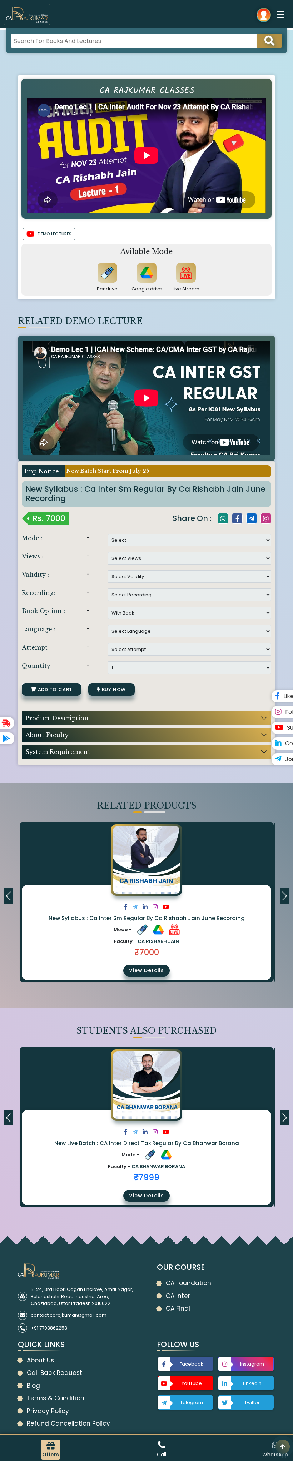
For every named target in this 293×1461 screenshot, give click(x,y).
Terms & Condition (55, 1398)
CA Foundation (188, 1283)
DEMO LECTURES (54, 234)
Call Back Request (54, 1372)
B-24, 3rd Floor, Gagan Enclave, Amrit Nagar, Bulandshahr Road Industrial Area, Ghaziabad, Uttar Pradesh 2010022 (82, 1296)
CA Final (178, 1308)
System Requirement (57, 751)
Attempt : (36, 647)
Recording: (38, 592)
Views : (32, 556)
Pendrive (107, 288)
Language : (38, 629)
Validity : (35, 574)
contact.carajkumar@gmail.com (68, 1315)
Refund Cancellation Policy (68, 1423)
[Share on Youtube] (166, 907)
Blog (33, 1385)
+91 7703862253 (49, 1328)
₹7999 (146, 1177)
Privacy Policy (48, 1411)
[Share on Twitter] (135, 907)
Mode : (32, 538)
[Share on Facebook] (126, 907)
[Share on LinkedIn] (145, 907)
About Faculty (47, 735)
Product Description (57, 718)
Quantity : (38, 665)
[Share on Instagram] (155, 907)
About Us (40, 1360)
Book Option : (43, 611)
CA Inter (178, 1296)
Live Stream (186, 288)
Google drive (146, 288)
